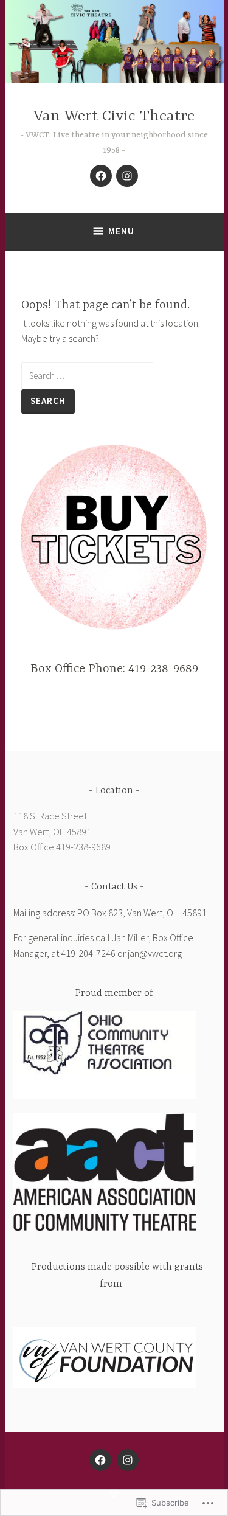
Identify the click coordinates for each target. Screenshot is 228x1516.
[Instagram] (127, 176)
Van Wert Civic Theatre (114, 116)
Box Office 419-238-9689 (62, 847)
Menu (121, 231)
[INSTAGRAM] (128, 1460)
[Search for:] (87, 375)
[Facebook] (101, 176)
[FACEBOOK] (100, 1460)
